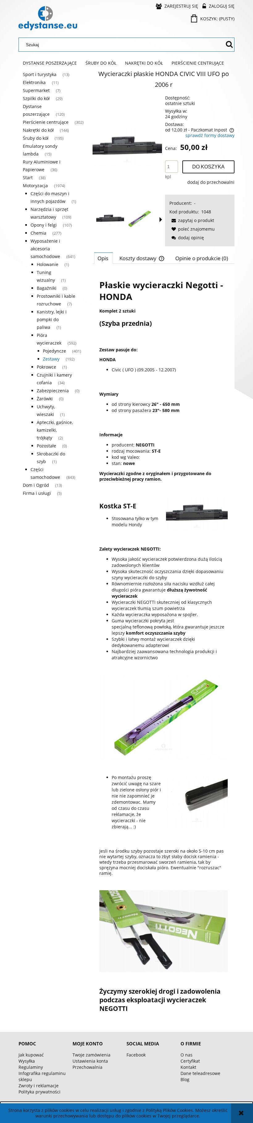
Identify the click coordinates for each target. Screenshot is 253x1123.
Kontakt (188, 1067)
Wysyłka (27, 1061)
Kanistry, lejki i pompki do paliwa (52, 319)
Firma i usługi (37, 493)
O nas (186, 1055)
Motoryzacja (35, 185)
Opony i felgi (44, 225)
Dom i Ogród (36, 485)
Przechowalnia (87, 1067)
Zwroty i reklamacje (39, 1086)
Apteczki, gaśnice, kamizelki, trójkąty (55, 430)
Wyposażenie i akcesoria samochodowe (45, 248)
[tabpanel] (163, 645)
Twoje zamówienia (91, 1055)
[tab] (103, 258)
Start (28, 177)
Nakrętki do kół (38, 130)
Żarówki (45, 399)
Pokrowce (46, 367)
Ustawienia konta (90, 1061)
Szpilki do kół (36, 98)
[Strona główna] (48, 18)
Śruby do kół (35, 138)
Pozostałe (46, 446)
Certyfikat (190, 1061)
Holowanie (47, 264)
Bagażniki (46, 288)
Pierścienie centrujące (45, 122)
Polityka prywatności (39, 1092)
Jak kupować (31, 1055)
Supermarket (36, 90)
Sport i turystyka (39, 74)
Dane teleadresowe (200, 1073)
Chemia (38, 233)
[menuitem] (50, 63)
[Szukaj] (229, 45)
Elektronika (34, 82)
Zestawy (51, 359)
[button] (161, 219)
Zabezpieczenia (53, 391)
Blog (184, 1079)
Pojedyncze (54, 351)
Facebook (136, 1055)
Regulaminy (31, 1067)
